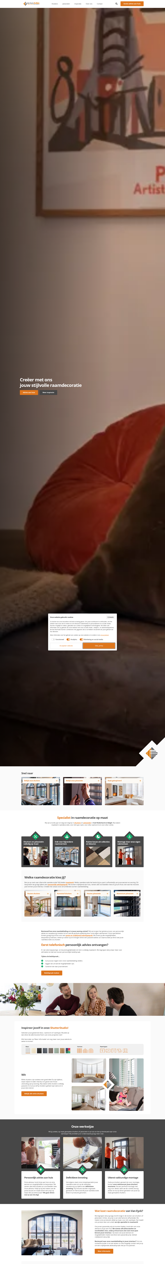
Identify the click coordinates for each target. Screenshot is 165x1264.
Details (111, 617)
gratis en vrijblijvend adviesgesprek (79, 935)
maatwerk (70, 882)
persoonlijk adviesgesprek (58, 884)
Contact (99, 4)
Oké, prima (99, 646)
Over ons (89, 4)
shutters (77, 823)
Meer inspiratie (48, 392)
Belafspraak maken (51, 973)
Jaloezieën (66, 4)
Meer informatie (104, 1251)
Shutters (55, 4)
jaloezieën (87, 823)
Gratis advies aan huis (132, 4)
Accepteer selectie (66, 646)
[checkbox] (57, 639)
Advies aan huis (29, 392)
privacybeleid (105, 635)
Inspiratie (77, 4)
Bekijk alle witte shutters (34, 1094)
